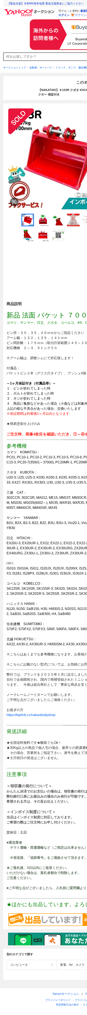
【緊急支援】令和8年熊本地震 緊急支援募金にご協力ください (45, 3)
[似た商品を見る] (14, 202)
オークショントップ (14, 67)
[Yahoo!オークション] (29, 10)
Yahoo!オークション (65, 993)
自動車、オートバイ (40, 67)
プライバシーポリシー (58, 1000)
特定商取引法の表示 (67, 1004)
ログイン (63, 15)
